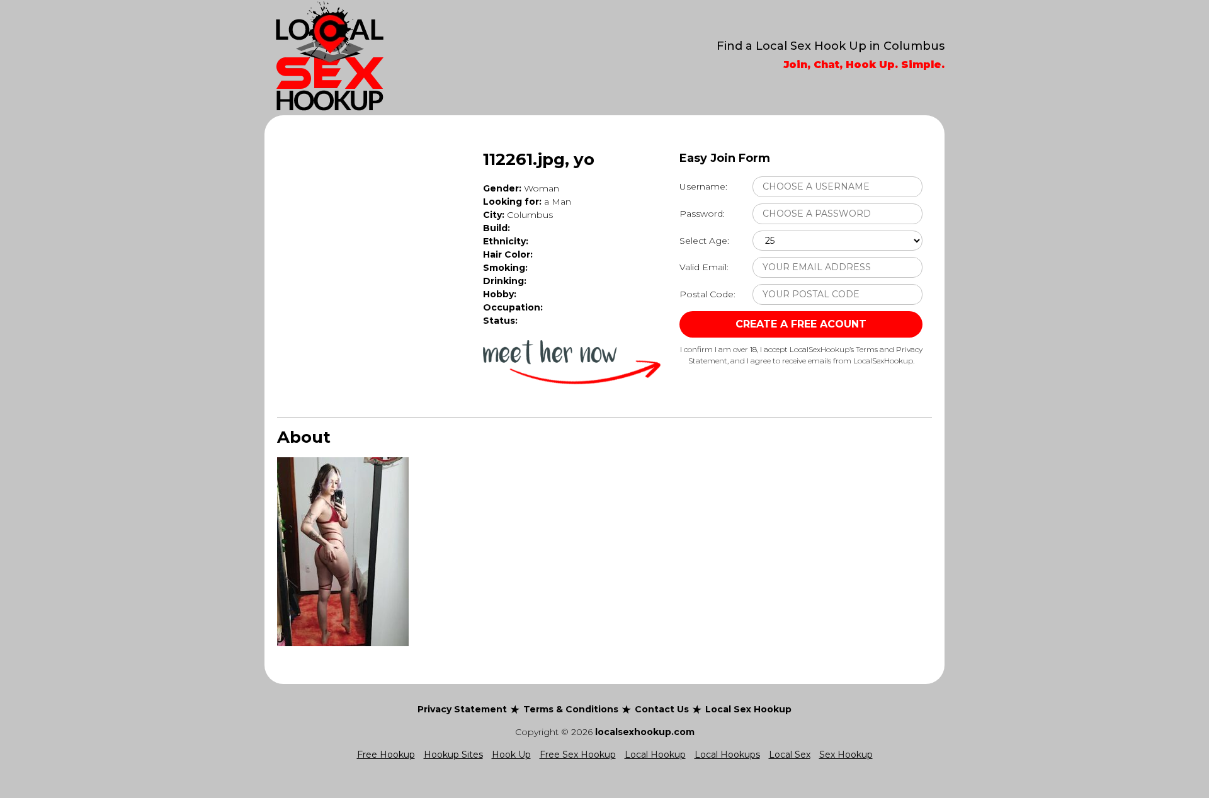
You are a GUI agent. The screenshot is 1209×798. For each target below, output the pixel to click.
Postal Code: (707, 294)
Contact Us (662, 709)
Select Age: (704, 240)
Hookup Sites (453, 754)
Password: (702, 213)
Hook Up (511, 754)
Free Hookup (386, 754)
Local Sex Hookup (748, 709)
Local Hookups (727, 754)
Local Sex (789, 754)
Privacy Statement (462, 709)
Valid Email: (704, 267)
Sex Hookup (846, 754)
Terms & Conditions (570, 709)
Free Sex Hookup (578, 754)
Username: (703, 186)
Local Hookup (655, 754)
